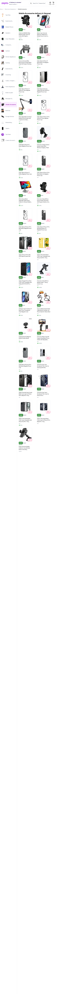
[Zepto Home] (5, 3)
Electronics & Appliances (10, 9)
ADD (29, 26)
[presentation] (3, 9)
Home (1, 9)
